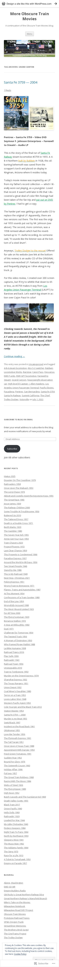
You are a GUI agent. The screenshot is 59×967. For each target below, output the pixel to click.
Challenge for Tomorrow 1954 (18, 632)
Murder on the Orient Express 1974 (21, 675)
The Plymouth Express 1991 (17, 738)
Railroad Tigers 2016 (14, 652)
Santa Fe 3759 (48, 391)
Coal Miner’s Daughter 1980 (17, 691)
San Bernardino (32, 391)
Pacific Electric (47, 387)
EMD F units (9, 375)
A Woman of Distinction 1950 (18, 640)
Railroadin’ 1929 (12, 816)
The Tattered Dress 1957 (16, 519)
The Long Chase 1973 (14, 491)
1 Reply (7, 90)
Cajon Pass (37, 372)
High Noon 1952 (11, 792)
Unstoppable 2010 (13, 667)
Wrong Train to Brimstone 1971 (19, 585)
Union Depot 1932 (12, 687)
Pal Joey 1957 (10, 773)
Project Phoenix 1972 (14, 546)
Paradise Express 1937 (15, 558)
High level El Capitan (18, 383)
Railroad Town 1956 (13, 663)
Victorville (24, 399)
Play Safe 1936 (11, 656)
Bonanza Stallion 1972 (15, 620)
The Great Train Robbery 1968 (19, 777)
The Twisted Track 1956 (15, 636)
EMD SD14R (9, 886)
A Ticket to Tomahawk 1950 (17, 859)
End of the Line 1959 (14, 601)
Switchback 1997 (12, 722)
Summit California (30, 395)
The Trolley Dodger (13, 937)
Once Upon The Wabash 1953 (18, 488)
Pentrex (19, 391)
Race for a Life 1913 (13, 855)
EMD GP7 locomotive (26, 375)
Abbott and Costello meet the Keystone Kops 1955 (28, 495)
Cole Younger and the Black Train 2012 (23, 706)
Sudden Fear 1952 (13, 757)
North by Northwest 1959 (16, 835)
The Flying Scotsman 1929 (16, 617)
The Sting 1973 (11, 851)
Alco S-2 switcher (36, 368)
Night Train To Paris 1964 (16, 832)
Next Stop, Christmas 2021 (17, 577)
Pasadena (9, 391)
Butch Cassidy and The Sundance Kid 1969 (25, 796)
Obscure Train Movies (15, 914)
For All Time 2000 (12, 613)
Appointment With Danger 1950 (19, 749)
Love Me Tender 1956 (14, 734)
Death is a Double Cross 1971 (18, 523)
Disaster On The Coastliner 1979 (20, 480)
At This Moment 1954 (14, 593)
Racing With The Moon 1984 (17, 781)
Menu (29, 34)
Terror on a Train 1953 (15, 695)
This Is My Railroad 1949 (16, 574)
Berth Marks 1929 (12, 527)
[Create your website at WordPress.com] (29, 3)
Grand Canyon (19, 379)
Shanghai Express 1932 (15, 679)
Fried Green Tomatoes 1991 (17, 753)
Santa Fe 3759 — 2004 (20, 82)
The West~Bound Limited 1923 (19, 609)
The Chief (45, 395)
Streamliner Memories (15, 925)
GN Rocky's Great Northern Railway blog (24, 894)
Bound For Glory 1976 (14, 761)
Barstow (27, 372)
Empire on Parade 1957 (15, 863)
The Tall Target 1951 (14, 742)
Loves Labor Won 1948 (15, 699)
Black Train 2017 (12, 804)
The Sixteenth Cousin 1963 (17, 765)
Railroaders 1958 (12, 484)
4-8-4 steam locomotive (15, 368)
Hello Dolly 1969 (12, 812)
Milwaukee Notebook (14, 906)
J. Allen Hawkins (36, 383)
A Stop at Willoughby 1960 (16, 624)
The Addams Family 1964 (16, 847)
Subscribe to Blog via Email (18, 419)
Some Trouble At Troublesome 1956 (21, 511)
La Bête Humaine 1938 (15, 648)
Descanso (49, 372)
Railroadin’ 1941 (12, 660)
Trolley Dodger (11, 399)
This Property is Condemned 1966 (20, 554)
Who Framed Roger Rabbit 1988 (19, 644)
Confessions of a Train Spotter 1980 (21, 597)
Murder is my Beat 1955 (15, 718)
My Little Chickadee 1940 (16, 824)
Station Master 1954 (14, 710)
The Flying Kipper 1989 (15, 789)
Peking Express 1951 (14, 581)
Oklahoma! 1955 (12, 730)
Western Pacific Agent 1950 (17, 703)
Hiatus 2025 (9, 476)
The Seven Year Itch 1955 (16, 534)
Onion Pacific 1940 (13, 808)
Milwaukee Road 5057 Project (18, 910)
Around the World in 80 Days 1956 (20, 562)
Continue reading (14, 356)
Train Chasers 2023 (13, 542)
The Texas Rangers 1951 (16, 683)
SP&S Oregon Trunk (14, 921)
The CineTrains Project (15, 933)
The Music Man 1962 (14, 843)
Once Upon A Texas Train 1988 (19, 746)
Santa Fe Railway (12, 395)
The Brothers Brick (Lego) (16, 929)
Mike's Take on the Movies (17, 902)
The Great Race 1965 (14, 499)
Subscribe (12, 448)
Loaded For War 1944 (14, 820)
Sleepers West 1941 (14, 839)
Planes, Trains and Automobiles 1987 (22, 589)
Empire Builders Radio (15, 890)
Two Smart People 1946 (15, 566)
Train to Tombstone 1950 (16, 671)
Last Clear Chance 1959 (15, 550)
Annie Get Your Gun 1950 (16, 538)
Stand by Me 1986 (12, 570)
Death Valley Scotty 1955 (16, 800)
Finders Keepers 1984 (14, 828)
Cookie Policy (20, 954)
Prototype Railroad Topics (17, 918)
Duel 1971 (9, 628)
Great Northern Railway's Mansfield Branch (25, 898)
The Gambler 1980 (13, 531)
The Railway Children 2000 (17, 507)
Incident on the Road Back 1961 (19, 726)
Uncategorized (36, 364)
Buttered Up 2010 (12, 515)
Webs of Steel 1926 (13, 785)
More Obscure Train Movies (29, 16)
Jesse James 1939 (12, 503)
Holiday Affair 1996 (13, 769)
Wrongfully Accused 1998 (16, 605)
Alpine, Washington (13, 882)
